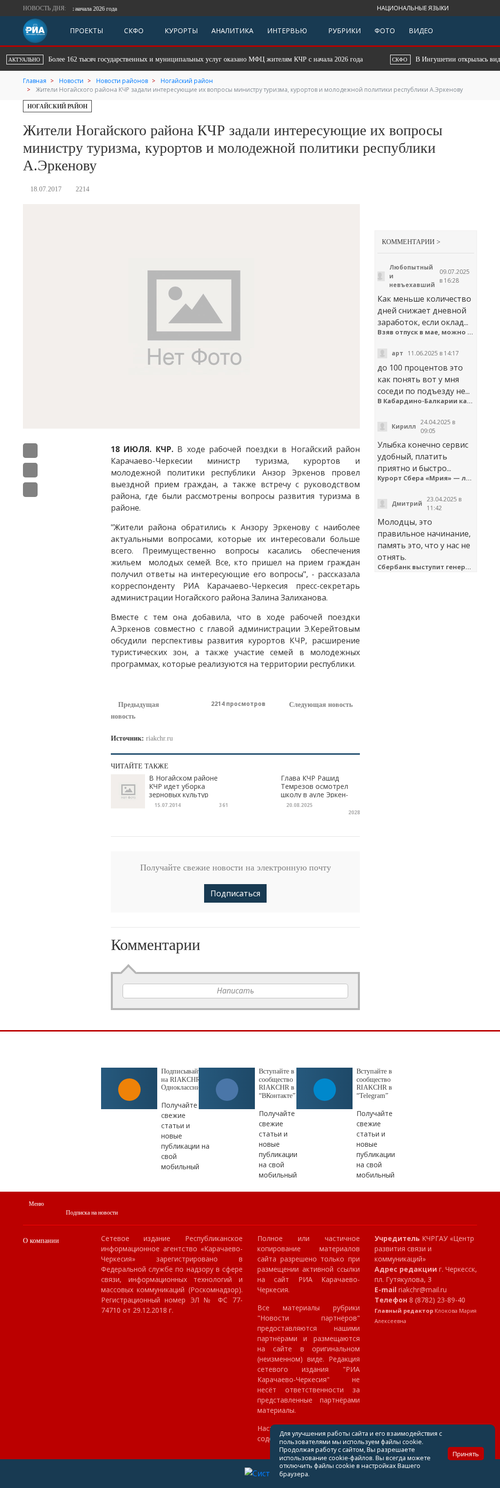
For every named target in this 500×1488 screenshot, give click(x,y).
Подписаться (235, 893)
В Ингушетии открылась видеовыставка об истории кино (124, 59)
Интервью (287, 30)
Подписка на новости (92, 1212)
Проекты (86, 30)
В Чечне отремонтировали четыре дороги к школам (338, 59)
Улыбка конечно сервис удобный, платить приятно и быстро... (422, 456)
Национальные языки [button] (413, 8)
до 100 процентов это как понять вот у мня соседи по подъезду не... (423, 379)
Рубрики (343, 30)
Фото (385, 30)
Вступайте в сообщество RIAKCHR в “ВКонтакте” (277, 1083)
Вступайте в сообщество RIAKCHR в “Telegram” (374, 1083)
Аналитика (232, 30)
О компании (41, 1240)
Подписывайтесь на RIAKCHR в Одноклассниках (185, 1080)
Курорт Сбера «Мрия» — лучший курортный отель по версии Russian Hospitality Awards (425, 478)
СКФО (133, 30)
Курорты (180, 30)
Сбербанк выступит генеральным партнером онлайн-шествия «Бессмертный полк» (425, 567)
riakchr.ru (159, 738)
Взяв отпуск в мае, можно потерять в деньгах (425, 332)
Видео (421, 30)
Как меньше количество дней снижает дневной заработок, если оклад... (424, 310)
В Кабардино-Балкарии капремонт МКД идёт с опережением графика (425, 401)
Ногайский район (57, 106)
